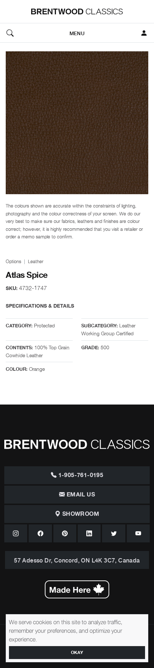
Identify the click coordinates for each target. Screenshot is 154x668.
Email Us (80, 494)
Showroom (80, 514)
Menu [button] (77, 33)
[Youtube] (138, 533)
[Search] (10, 33)
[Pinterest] (64, 533)
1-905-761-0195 (80, 475)
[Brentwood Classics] (77, 11)
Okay (77, 652)
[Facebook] (40, 533)
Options (13, 261)
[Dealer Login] (144, 33)
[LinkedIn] (89, 533)
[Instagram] (15, 533)
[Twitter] (113, 533)
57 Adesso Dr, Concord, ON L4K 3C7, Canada (77, 560)
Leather (35, 261)
